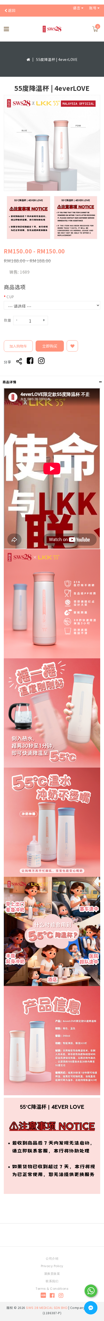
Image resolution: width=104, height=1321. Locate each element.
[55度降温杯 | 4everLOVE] (52, 143)
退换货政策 (52, 1273)
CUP (10, 296)
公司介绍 (52, 1258)
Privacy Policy (52, 1266)
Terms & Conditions (52, 1289)
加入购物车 (18, 346)
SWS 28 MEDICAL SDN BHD (46, 1308)
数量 (7, 320)
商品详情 (9, 382)
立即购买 (49, 346)
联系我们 (52, 1281)
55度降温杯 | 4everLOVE (56, 59)
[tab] (52, 382)
